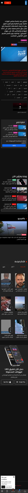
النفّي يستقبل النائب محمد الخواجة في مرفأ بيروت (9, 191)
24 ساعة (23, 267)
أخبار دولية (24, 234)
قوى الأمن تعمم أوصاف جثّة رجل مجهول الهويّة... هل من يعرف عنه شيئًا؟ (7, 336)
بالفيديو (21, 218)
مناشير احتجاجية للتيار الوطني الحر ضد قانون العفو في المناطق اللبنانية (21, 336)
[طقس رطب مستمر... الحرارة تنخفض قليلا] (21, 305)
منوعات (14, 180)
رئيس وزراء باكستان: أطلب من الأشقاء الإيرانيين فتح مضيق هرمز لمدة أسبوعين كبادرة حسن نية (9, 199)
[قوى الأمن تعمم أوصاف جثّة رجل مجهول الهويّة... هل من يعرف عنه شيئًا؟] (7, 329)
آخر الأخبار (15, 125)
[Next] (2, 230)
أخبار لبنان (14, 188)
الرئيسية (25, 491)
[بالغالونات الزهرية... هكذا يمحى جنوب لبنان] (7, 305)
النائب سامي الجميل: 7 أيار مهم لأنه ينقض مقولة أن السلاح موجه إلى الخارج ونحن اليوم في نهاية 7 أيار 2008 (9, 207)
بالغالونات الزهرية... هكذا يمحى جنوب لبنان (7, 313)
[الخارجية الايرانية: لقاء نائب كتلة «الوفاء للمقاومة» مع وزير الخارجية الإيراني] (13, 230)
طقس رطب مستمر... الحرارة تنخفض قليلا (22, 313)
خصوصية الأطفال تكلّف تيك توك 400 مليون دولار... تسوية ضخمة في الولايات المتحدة (9, 183)
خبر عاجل (14, 196)
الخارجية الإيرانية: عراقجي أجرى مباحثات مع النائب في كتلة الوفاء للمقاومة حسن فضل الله (10, 128)
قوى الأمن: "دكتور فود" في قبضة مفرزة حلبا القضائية (7, 290)
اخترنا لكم (20, 122)
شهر (4, 267)
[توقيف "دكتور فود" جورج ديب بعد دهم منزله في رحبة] (21, 282)
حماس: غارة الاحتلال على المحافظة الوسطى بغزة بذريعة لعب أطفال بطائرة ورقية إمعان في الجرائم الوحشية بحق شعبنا (10, 135)
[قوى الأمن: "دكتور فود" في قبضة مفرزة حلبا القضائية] (7, 282)
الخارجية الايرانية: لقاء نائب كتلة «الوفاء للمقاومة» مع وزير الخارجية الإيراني (13, 238)
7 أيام (12, 267)
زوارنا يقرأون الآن (19, 176)
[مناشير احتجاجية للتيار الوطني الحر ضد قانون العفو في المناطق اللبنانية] (21, 329)
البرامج (7, 491)
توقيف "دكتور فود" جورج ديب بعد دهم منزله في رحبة (21, 290)
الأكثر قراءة (20, 261)
